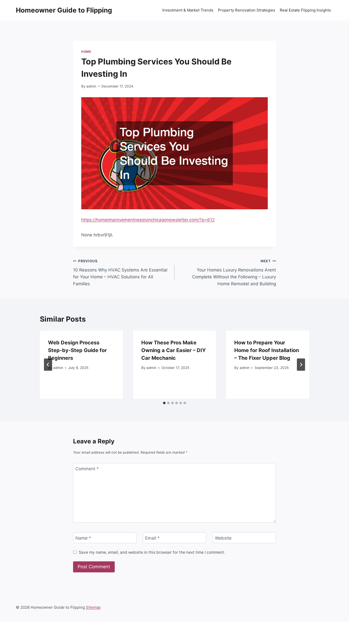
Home (86, 51)
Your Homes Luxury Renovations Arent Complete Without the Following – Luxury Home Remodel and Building (234, 272)
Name (83, 538)
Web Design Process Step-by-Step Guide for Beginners (77, 350)
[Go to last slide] (48, 364)
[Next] (301, 364)
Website (223, 538)
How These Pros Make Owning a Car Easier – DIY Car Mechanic (173, 350)
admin (91, 86)
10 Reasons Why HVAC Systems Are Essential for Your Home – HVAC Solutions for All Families (120, 272)
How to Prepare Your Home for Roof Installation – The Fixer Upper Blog (266, 350)
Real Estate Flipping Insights (305, 10)
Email (152, 538)
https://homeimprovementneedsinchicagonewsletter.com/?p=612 (148, 219)
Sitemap (93, 607)
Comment (87, 468)
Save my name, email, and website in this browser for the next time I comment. (152, 552)
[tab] (164, 403)
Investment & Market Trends (187, 10)
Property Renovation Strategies (246, 10)
